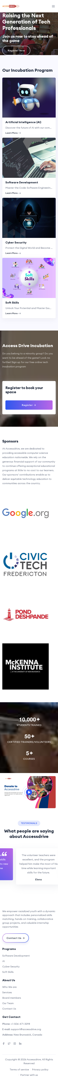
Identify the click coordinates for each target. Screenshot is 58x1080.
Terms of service (19, 1069)
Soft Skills (12, 302)
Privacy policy (40, 1069)
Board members (11, 997)
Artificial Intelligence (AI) (23, 122)
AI (3, 961)
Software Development (21, 182)
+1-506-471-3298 (20, 1023)
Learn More (11, 132)
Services (7, 992)
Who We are (9, 986)
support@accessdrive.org (26, 1029)
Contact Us (9, 1008)
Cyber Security (15, 242)
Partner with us (29, 1074)
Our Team (8, 1003)
